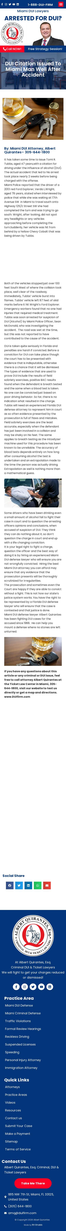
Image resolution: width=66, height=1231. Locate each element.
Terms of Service (18, 1149)
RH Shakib (37, 1224)
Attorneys (12, 1087)
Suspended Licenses (20, 1044)
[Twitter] (10, 4)
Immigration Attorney (21, 1068)
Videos (10, 1102)
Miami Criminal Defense (23, 1013)
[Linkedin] (17, 4)
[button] (60, 4)
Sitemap (11, 1141)
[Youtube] (14, 4)
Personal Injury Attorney (23, 1060)
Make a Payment (17, 1134)
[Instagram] (6, 4)
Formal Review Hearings (23, 1029)
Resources (13, 1110)
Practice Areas (16, 1095)
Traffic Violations (18, 1021)
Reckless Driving (17, 1036)
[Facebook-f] (2, 4)
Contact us (13, 1118)
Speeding (12, 1052)
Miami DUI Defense (19, 1005)
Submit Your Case (18, 1126)
